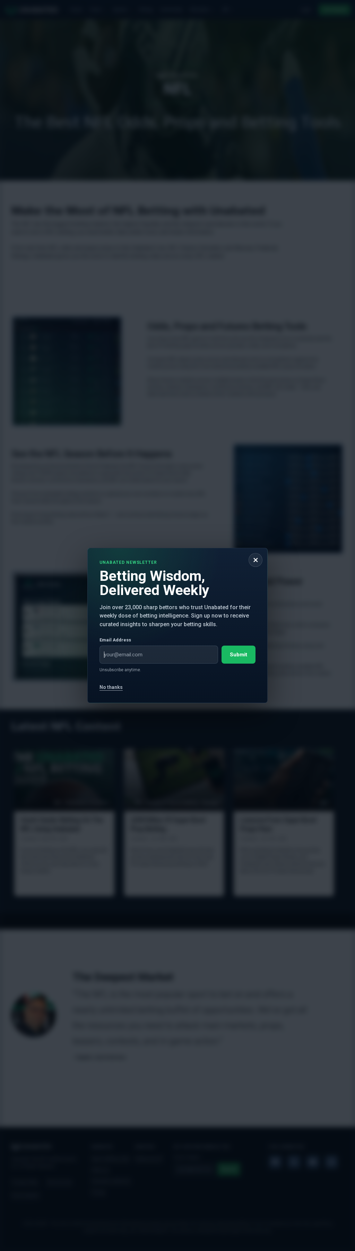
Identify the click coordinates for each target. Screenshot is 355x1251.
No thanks (111, 687)
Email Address (115, 639)
